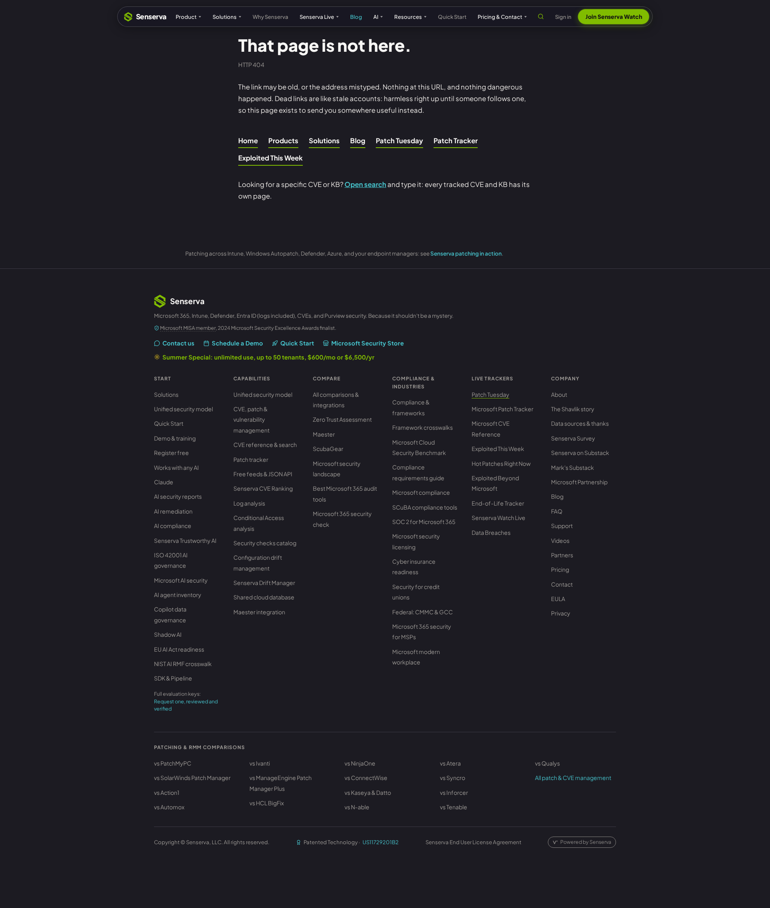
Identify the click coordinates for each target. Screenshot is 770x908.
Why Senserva (270, 16)
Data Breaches (491, 532)
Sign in (563, 16)
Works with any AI (176, 467)
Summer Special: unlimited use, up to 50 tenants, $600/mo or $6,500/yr (268, 357)
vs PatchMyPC (172, 763)
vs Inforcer (454, 792)
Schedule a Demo (237, 343)
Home (248, 140)
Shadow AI (168, 634)
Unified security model (183, 408)
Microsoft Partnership (579, 481)
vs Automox (169, 806)
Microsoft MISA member (188, 328)
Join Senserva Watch (614, 16)
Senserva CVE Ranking (263, 488)
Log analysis (249, 503)
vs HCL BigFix (266, 802)
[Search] (541, 16)
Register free (171, 452)
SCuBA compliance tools (424, 507)
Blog (356, 16)
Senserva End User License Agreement (473, 842)
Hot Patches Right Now (501, 463)
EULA (558, 598)
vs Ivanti (259, 763)
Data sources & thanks (580, 423)
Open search (365, 184)
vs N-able (356, 806)
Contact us (178, 343)
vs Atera (450, 763)
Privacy (560, 613)
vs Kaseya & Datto (367, 792)
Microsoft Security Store (367, 343)
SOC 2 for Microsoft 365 (424, 521)
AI (375, 16)
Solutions (225, 16)
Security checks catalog (264, 542)
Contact (562, 584)
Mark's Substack (572, 467)
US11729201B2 (381, 842)
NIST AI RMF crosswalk (183, 663)
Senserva (151, 16)
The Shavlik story (572, 408)
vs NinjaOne (359, 763)
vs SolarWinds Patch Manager (192, 777)
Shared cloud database (263, 597)
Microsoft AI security (181, 580)
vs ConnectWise (365, 777)
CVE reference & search (265, 444)
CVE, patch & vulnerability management (251, 419)
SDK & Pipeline (173, 678)
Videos (560, 540)
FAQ (556, 511)
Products (283, 140)
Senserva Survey (573, 438)
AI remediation (173, 511)
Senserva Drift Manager (264, 582)
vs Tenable (453, 806)
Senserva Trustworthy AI (185, 540)
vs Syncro (452, 777)
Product (186, 16)
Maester (324, 434)
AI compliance (172, 525)
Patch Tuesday (399, 140)
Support (562, 525)
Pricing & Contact (500, 16)
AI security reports (178, 496)
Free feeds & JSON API (262, 473)
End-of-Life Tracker (498, 503)
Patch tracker (250, 459)
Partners (562, 555)
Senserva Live (317, 16)
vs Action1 (166, 792)
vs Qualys (547, 763)
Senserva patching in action (466, 253)
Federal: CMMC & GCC (422, 611)
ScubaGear (328, 448)
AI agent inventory (177, 594)
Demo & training (175, 438)
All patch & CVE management (573, 777)
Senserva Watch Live (498, 517)
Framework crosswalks (422, 427)
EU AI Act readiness (179, 649)
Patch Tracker (456, 140)
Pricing (560, 569)
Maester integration (259, 611)
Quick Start (452, 16)
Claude (163, 481)
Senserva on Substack (580, 452)
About (559, 394)
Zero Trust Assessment (342, 419)
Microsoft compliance (421, 492)
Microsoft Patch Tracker (502, 408)
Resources (408, 16)
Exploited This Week (270, 158)
